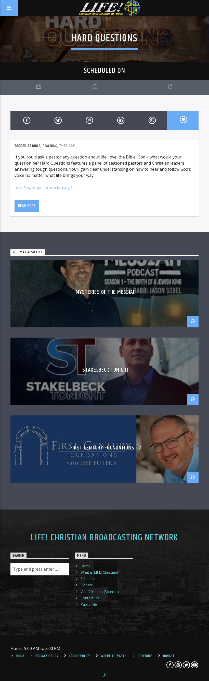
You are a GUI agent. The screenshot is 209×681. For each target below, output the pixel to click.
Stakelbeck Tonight (105, 370)
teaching (49, 146)
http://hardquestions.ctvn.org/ (43, 187)
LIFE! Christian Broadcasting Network (104, 538)
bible (36, 146)
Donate (87, 585)
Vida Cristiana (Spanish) (100, 591)
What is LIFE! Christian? (100, 572)
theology (67, 146)
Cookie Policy (79, 656)
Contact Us (90, 598)
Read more (26, 205)
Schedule (88, 578)
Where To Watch (114, 656)
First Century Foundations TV (105, 447)
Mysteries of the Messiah (106, 292)
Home (86, 565)
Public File (89, 604)
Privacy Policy (46, 656)
